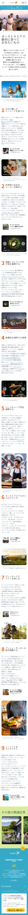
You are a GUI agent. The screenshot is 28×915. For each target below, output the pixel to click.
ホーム (2, 7)
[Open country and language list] (25, 886)
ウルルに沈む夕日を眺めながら (10, 358)
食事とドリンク (19, 7)
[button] (5, 89)
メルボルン (4, 277)
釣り (2, 143)
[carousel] (14, 89)
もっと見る (14, 880)
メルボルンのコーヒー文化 (9, 213)
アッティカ (13, 277)
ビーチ (11, 426)
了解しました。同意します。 (15, 910)
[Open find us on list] (25, 891)
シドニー (20, 277)
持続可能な (4, 294)
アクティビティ (10, 7)
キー (2, 279)
